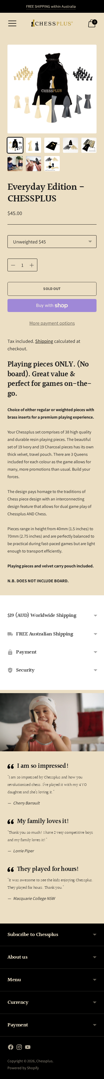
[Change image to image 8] (51, 163)
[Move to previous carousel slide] (7, 919)
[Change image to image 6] (15, 163)
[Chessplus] (52, 23)
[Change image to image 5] (89, 145)
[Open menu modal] (12, 23)
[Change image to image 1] (15, 145)
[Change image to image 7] (33, 163)
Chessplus (44, 1061)
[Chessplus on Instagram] (19, 1048)
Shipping (44, 341)
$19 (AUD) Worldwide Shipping (41, 615)
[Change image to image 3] (51, 145)
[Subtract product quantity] (31, 265)
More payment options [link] (52, 323)
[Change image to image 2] (33, 145)
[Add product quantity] (13, 265)
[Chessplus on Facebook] (10, 1048)
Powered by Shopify (23, 1067)
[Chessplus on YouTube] (28, 1048)
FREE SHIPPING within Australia (51, 6)
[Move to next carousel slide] (96, 919)
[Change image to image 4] (70, 145)
